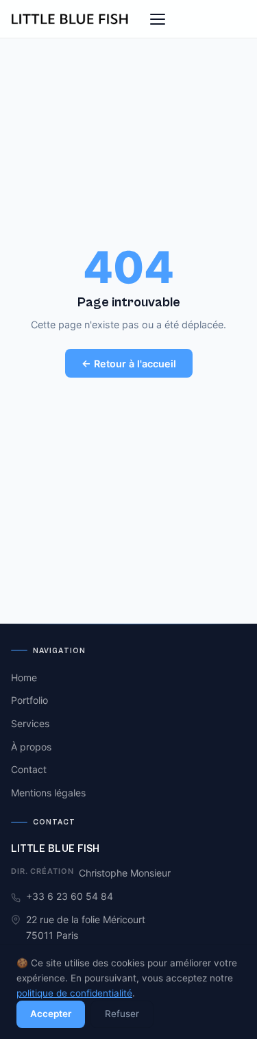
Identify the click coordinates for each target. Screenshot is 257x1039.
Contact (29, 769)
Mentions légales (48, 792)
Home (24, 677)
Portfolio (29, 700)
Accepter (50, 1013)
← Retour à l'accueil (129, 363)
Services (30, 723)
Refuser (122, 1013)
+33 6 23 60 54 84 (69, 896)
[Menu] (157, 19)
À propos (31, 747)
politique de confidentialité (74, 993)
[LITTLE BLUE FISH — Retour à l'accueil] (70, 19)
